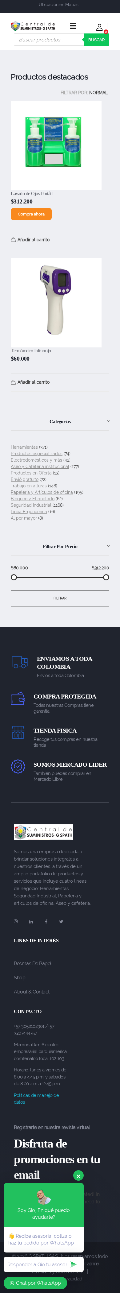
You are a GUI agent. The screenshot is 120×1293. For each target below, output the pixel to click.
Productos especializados (36, 453)
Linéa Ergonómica (29, 511)
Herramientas (24, 447)
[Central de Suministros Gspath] (33, 26)
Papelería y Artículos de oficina (42, 492)
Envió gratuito (24, 479)
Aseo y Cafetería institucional (40, 466)
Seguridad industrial (31, 505)
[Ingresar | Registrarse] (99, 28)
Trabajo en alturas (29, 485)
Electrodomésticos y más (36, 460)
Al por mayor (24, 518)
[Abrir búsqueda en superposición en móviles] (61, 39)
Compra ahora (31, 214)
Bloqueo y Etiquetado (32, 498)
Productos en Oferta (31, 472)
